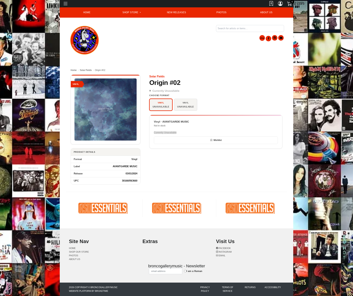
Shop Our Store (79, 252)
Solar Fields (86, 70)
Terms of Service (227, 289)
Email (221, 255)
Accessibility (273, 287)
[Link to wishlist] (271, 4)
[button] (132, 12)
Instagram (225, 252)
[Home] (84, 39)
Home (74, 70)
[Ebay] (262, 38)
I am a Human (194, 271)
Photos (221, 12)
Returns (250, 287)
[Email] (281, 38)
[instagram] (275, 38)
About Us (266, 12)
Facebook (224, 248)
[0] (289, 4)
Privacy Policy (205, 289)
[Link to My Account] (280, 4)
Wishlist (217, 140)
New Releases (176, 12)
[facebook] (268, 38)
